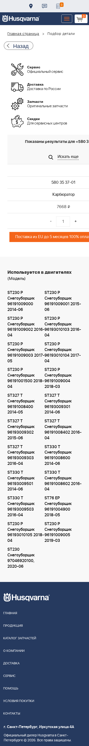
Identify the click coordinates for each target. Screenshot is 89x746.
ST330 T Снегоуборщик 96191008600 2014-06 (58, 455)
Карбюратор (63, 195)
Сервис (9, 676)
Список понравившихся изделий (58, 6)
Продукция (13, 626)
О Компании (13, 651)
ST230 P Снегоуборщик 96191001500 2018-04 (25, 378)
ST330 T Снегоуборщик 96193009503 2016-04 (21, 506)
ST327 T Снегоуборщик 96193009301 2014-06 (58, 404)
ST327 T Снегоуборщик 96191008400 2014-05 (21, 404)
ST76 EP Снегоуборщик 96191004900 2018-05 (58, 506)
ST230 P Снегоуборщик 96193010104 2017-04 (62, 352)
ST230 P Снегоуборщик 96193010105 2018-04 (25, 532)
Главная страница (23, 33)
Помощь (10, 688)
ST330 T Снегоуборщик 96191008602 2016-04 (63, 481)
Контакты (44, 6)
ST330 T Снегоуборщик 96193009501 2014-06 (21, 481)
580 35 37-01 (63, 182)
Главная (10, 613)
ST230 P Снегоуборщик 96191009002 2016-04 (25, 327)
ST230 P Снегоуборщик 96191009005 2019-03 (58, 532)
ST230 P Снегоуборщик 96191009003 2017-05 (25, 352)
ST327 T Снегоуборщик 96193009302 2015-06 (21, 429)
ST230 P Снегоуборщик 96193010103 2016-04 (62, 327)
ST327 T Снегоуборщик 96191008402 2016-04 (63, 429)
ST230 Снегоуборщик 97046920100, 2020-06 (21, 558)
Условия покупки (18, 701)
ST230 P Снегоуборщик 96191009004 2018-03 (58, 378)
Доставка (30, 6)
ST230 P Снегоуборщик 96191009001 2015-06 (62, 301)
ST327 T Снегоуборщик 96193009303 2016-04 (21, 455)
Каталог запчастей (19, 638)
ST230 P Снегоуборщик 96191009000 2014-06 (21, 301)
